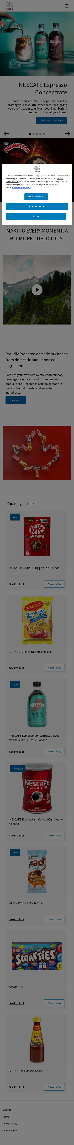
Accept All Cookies (37, 206)
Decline (36, 216)
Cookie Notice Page (21, 187)
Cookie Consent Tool (36, 196)
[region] (37, 194)
